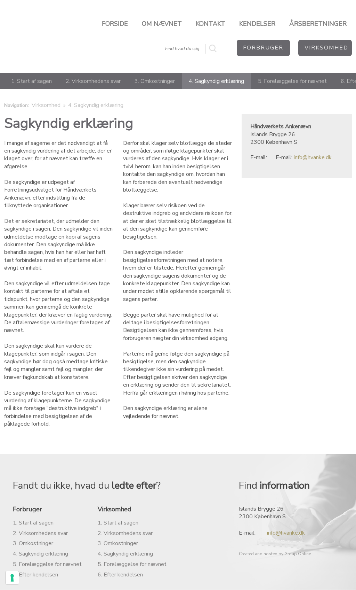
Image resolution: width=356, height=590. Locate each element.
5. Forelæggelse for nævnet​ (47, 564)
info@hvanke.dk (313, 157)
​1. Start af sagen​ (118, 523)
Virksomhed (47, 105)
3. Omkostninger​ (118, 543)
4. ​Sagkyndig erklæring (40, 554)
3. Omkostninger (155, 81)
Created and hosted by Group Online (275, 554)
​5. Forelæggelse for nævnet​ (132, 564)
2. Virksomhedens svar (93, 81)
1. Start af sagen (31, 81)
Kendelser (257, 24)
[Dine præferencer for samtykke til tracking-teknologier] (12, 577)
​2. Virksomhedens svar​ (125, 533)
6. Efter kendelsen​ (35, 575)
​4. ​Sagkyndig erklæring (125, 554)
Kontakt (210, 24)
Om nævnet (162, 24)
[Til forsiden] (29, 32)
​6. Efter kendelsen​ (120, 575)
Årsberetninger (318, 24)
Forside (115, 24)
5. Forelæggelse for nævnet (292, 81)
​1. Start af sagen (33, 523)
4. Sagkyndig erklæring (216, 81)
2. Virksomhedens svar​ (40, 533)
